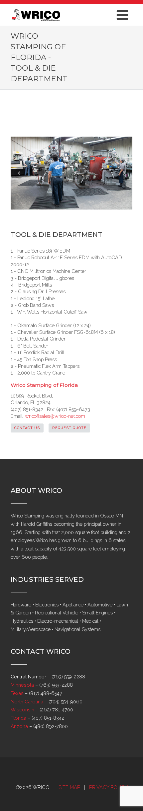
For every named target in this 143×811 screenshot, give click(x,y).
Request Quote (69, 428)
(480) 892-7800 (50, 726)
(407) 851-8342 (48, 718)
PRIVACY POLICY (108, 787)
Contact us (27, 428)
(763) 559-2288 (68, 676)
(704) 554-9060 (65, 701)
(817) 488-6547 (45, 693)
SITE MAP (69, 787)
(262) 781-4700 (56, 709)
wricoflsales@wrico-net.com (55, 416)
